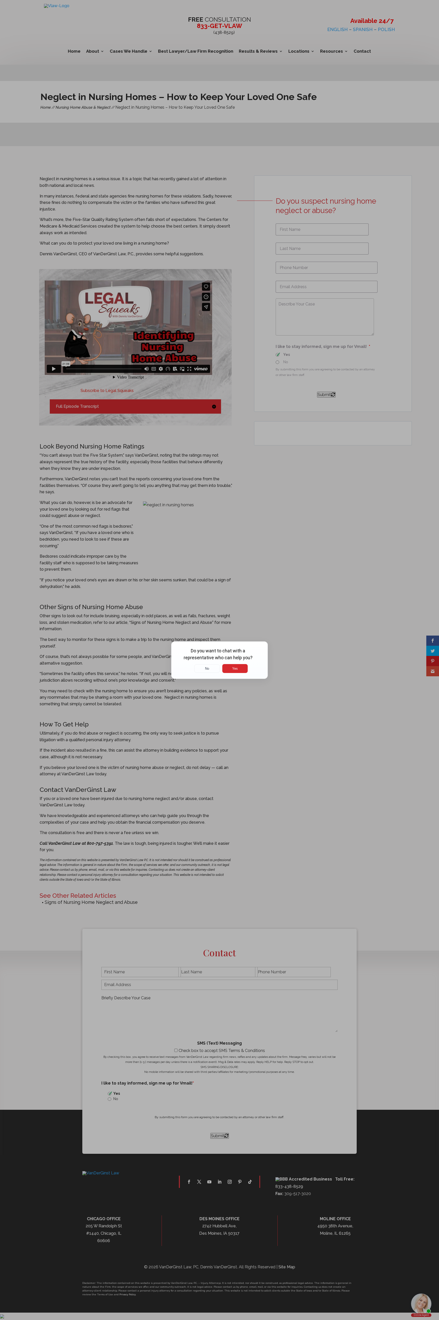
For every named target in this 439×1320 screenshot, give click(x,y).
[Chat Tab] (219, 660)
